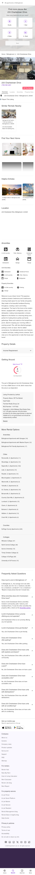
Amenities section (25, 608)
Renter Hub (5, 769)
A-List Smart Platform (8, 798)
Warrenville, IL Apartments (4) (11, 482)
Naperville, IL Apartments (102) (11, 466)
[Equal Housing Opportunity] (6, 842)
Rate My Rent (6, 773)
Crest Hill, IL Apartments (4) (10, 517)
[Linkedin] (10, 842)
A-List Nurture (6, 805)
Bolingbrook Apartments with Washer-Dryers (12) (17, 442)
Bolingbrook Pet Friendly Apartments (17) (14, 446)
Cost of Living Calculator (9, 776)
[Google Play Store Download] (18, 728)
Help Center (5, 818)
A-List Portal (5, 795)
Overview (5, 92)
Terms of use (6, 830)
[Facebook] (13, 842)
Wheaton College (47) (8, 541)
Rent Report (5, 786)
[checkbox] (10, 23)
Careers (4, 741)
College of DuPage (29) (9, 557)
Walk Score (17, 364)
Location (12, 92)
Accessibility (5, 833)
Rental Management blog (10, 811)
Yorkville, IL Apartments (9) (10, 486)
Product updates (7, 747)
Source (5, 421)
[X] (17, 842)
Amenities (20, 92)
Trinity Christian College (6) (10, 553)
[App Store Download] (7, 728)
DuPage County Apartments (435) (12, 529)
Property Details (30, 92)
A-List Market (6, 801)
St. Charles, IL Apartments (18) (11, 490)
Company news (6, 744)
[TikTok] (29, 842)
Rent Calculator (6, 779)
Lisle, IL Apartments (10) (9, 470)
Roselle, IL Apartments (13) (10, 474)
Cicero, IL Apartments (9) (9, 505)
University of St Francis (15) (10, 560)
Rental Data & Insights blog (10, 815)
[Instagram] (25, 842)
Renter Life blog (7, 783)
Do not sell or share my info (10, 837)
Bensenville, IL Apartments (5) (11, 493)
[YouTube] (21, 842)
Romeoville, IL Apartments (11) (11, 458)
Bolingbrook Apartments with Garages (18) (15, 438)
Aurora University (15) (8, 549)
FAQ (3, 757)
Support (4, 754)
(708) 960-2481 (6, 85)
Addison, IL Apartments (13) (10, 513)
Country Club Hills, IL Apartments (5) (13, 497)
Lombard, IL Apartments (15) (10, 501)
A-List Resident (6, 808)
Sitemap (4, 761)
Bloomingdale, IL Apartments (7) (11, 478)
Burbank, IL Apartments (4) (10, 509)
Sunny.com (5, 751)
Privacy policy (6, 827)
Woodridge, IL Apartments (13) (11, 462)
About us (4, 737)
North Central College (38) (10, 545)
